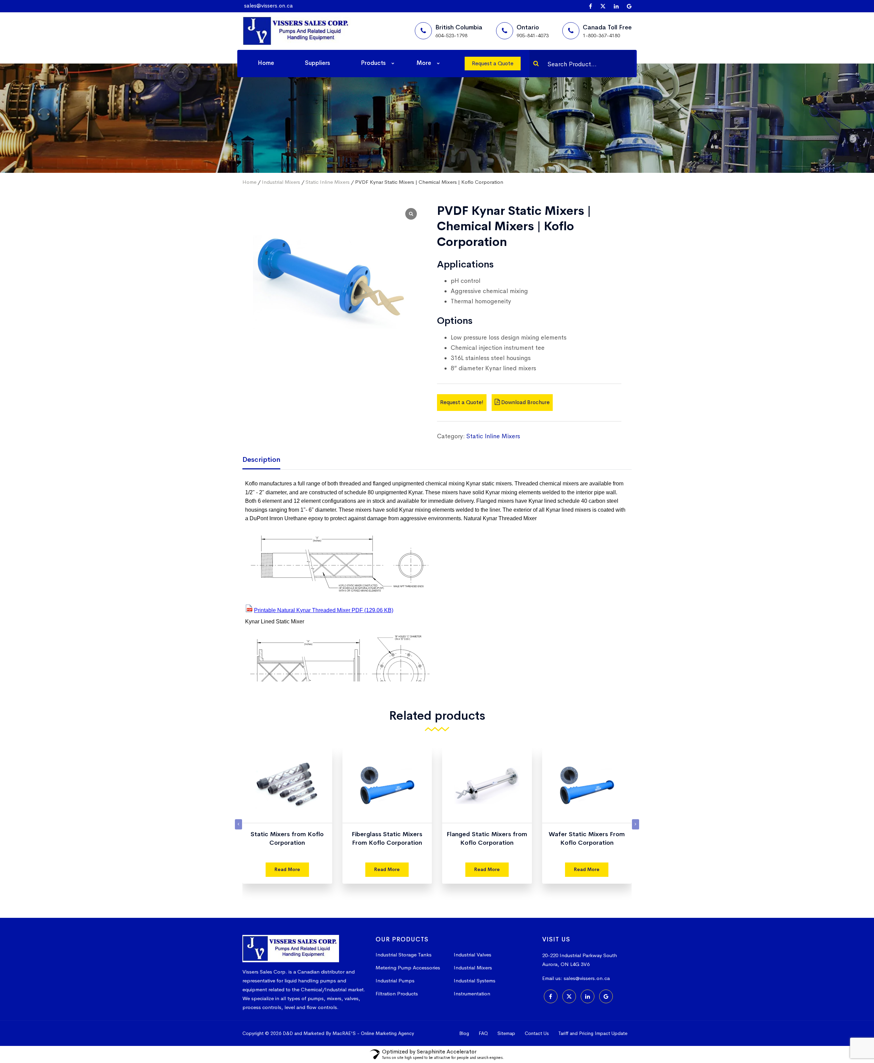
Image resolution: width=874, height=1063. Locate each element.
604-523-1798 (451, 35)
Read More (287, 869)
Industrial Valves (472, 954)
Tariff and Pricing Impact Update (593, 1033)
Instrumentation (472, 993)
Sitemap (506, 1033)
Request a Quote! (461, 402)
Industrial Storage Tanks (404, 954)
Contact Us (537, 1033)
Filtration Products (397, 993)
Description (261, 459)
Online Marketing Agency (387, 1033)
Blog (464, 1033)
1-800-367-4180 (601, 35)
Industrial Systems (474, 980)
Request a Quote (492, 63)
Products (373, 63)
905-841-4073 (533, 35)
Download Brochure (525, 402)
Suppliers (317, 63)
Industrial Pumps (395, 980)
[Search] (536, 63)
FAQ (483, 1033)
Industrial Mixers (281, 182)
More (424, 63)
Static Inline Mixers (328, 182)
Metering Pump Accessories (408, 967)
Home (266, 63)
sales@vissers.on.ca (268, 5)
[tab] (266, 460)
